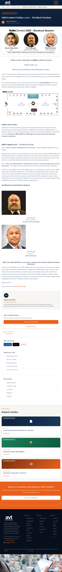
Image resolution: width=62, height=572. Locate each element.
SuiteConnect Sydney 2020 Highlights (13, 451)
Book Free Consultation (31, 322)
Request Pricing (31, 326)
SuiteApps (9, 396)
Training (41, 526)
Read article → (7, 433)
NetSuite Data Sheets (12, 363)
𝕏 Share (16, 344)
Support (41, 523)
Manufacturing (30, 521)
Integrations (9, 392)
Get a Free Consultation (31, 497)
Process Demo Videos (12, 369)
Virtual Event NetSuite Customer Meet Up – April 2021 (18, 430)
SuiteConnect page (20, 286)
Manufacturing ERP (11, 382)
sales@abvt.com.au (9, 333)
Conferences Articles (16, 7)
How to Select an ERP (12, 366)
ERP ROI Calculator (11, 359)
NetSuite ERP (30, 518)
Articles (8, 7)
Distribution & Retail (11, 386)
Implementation (43, 518)
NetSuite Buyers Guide (12, 356)
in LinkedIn (8, 344)
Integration (41, 521)
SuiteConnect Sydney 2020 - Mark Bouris (14, 473)
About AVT (55, 518)
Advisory (41, 532)
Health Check (42, 529)
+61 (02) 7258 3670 (9, 331)
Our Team (55, 521)
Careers (55, 531)
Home (3, 7)
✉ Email (23, 344)
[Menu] (56, 3)
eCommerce (10, 389)
